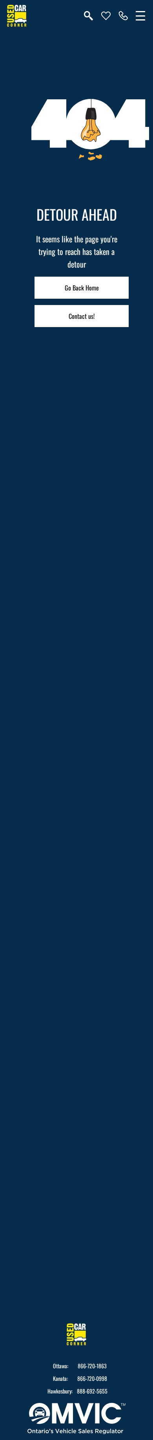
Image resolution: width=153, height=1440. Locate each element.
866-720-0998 (92, 1378)
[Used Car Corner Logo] (16, 16)
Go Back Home (82, 287)
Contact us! (82, 316)
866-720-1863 (92, 1366)
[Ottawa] (123, 16)
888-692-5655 (92, 1391)
